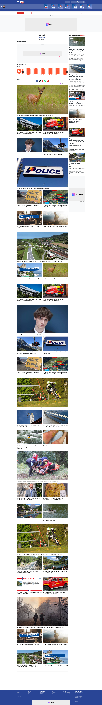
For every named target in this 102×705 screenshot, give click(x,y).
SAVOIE (26, 13)
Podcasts (54, 692)
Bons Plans (42, 692)
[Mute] (19, 6)
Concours (42, 695)
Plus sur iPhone (66, 692)
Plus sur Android (66, 693)
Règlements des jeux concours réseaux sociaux (79, 694)
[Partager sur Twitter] (39, 81)
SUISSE (33, 13)
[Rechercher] (84, 2)
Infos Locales (31, 693)
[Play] (1, 6)
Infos (29, 692)
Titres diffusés (19, 695)
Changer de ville (82, 13)
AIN (29, 13)
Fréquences (19, 696)
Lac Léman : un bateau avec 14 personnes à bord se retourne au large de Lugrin (77, 50)
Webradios (54, 693)
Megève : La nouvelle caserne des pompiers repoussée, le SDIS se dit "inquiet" (77, 141)
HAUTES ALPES (39, 13)
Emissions (42, 693)
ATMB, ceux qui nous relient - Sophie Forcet (76, 102)
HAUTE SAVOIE (20, 13)
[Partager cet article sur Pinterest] (42, 81)
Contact (18, 692)
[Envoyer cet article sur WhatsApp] (45, 81)
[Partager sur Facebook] (37, 81)
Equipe (18, 693)
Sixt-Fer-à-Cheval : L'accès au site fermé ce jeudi (76, 165)
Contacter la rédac (32, 695)
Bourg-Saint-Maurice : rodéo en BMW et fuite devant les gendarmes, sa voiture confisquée (77, 77)
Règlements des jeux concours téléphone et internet (79, 700)
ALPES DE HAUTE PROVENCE (49, 13)
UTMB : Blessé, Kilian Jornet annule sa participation (75, 121)
